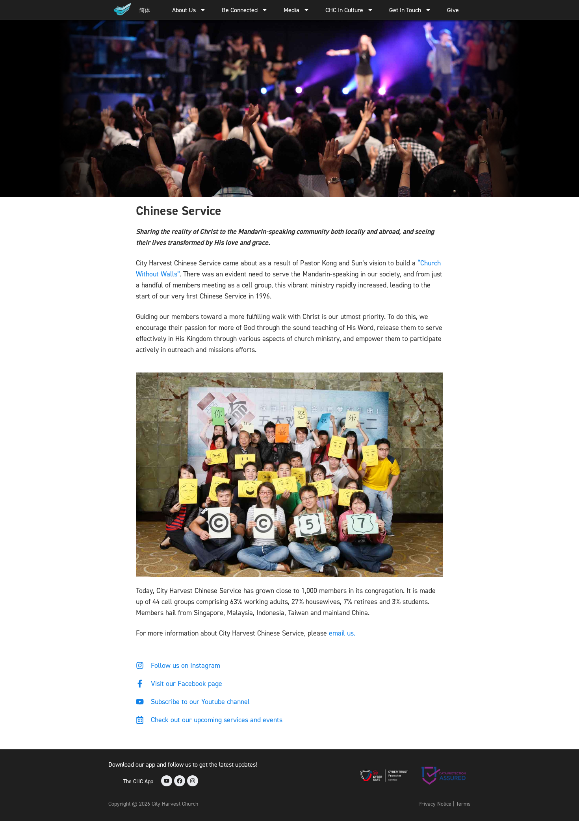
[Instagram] (192, 780)
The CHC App (138, 781)
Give (453, 10)
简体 (144, 10)
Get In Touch (405, 10)
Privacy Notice (434, 803)
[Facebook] (179, 780)
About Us (184, 10)
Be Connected (240, 10)
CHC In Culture (344, 10)
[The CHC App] (113, 780)
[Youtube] (166, 780)
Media (291, 10)
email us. (342, 633)
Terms (463, 803)
